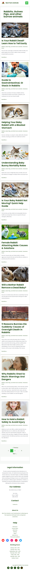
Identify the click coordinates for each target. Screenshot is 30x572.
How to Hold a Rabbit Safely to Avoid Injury (13, 421)
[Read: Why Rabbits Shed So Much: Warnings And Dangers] (15, 363)
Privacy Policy (15, 528)
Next (15, 453)
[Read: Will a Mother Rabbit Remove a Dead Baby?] (15, 274)
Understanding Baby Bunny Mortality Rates (14, 164)
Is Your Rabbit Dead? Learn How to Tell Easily (14, 42)
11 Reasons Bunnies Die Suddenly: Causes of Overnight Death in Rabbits (14, 328)
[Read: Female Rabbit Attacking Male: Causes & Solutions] (15, 232)
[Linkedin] (18, 568)
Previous (15, 447)
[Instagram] (15, 568)
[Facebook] (8, 568)
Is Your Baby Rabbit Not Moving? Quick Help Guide (14, 203)
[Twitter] (11, 568)
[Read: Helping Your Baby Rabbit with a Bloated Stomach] (15, 111)
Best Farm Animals (12, 3)
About (15, 533)
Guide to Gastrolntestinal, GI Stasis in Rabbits (12, 82)
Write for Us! (15, 535)
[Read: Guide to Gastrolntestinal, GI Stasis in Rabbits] (15, 69)
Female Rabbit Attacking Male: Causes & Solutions (15, 245)
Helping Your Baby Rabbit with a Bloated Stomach (13, 125)
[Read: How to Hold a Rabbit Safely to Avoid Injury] (15, 408)
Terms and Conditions (15, 537)
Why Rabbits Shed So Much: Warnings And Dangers (13, 376)
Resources (15, 526)
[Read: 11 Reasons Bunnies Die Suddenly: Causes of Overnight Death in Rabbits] (15, 313)
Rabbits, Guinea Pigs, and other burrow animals (12, 46)
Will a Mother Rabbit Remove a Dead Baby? (14, 286)
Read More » (4, 57)
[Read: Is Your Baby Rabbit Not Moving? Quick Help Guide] (15, 189)
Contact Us (15, 504)
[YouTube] (22, 568)
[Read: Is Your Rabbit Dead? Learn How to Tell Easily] (15, 30)
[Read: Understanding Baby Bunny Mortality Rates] (15, 152)
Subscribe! (15, 530)
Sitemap (15, 531)
